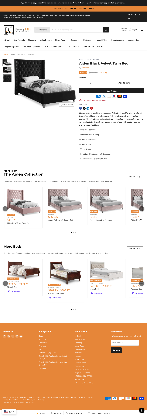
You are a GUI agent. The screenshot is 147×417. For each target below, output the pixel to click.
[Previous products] (5, 208)
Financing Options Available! (93, 100)
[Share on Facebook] (80, 108)
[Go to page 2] (73, 232)
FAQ (38, 16)
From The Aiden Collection (89, 60)
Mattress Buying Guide (49, 16)
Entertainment (117, 40)
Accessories (133, 40)
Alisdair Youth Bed (56, 293)
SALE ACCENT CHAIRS (93, 47)
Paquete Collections (31, 47)
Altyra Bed (94, 289)
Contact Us (22, 16)
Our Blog (40, 17)
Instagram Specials (11, 47)
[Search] (106, 29)
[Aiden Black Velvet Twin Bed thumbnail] (7, 62)
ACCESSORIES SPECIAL (55, 47)
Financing (31, 16)
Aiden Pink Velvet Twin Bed (18, 223)
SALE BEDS (74, 47)
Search (5, 16)
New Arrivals (19, 40)
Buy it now (112, 91)
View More (133, 177)
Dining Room (60, 40)
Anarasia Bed (136, 289)
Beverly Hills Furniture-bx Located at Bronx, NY (75, 16)
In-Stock (6, 40)
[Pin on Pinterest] (91, 108)
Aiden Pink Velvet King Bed (101, 220)
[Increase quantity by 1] (99, 83)
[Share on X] (84, 108)
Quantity (82, 78)
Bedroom (75, 40)
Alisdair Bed (12, 287)
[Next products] (141, 208)
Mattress (87, 40)
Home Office (101, 40)
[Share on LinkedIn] (87, 108)
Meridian (85, 67)
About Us (13, 16)
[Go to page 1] (71, 232)
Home (5, 54)
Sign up (116, 350)
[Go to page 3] (75, 232)
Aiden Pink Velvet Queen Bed (60, 220)
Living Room (45, 40)
